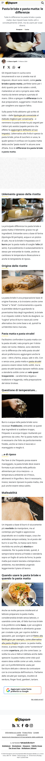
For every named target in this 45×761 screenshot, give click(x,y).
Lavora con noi (22, 735)
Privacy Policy (27, 733)
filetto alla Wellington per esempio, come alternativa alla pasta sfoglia (22, 639)
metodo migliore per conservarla (17, 118)
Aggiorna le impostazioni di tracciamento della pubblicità (22, 737)
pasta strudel (35, 361)
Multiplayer (6, 746)
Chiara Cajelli (12, 61)
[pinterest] (26, 725)
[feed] (13, 725)
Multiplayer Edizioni (29, 748)
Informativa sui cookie (13, 733)
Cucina (27, 29)
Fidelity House (37, 746)
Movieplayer (16, 746)
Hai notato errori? (37, 699)
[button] (4, 67)
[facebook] (22, 725)
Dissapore (19, 29)
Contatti (36, 733)
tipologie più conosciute (25, 115)
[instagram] (31, 725)
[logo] (11, 2)
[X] (18, 725)
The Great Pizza (14, 748)
